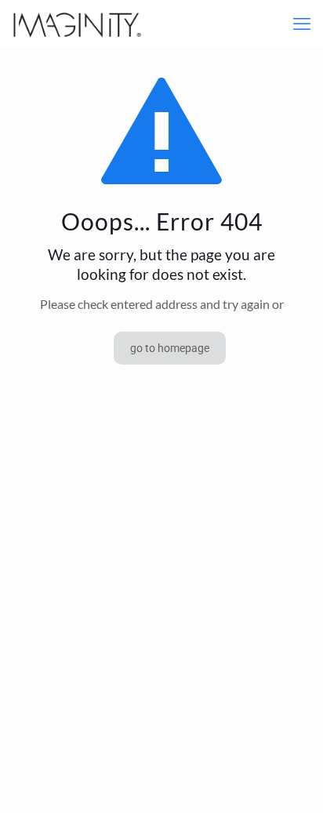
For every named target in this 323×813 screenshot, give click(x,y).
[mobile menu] (302, 23)
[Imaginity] (77, 23)
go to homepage (169, 348)
